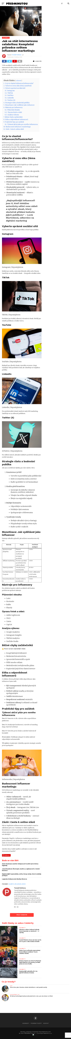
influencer (18, 884)
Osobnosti (25, 1023)
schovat (18, 80)
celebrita (11, 884)
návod (24, 884)
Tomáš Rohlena (16, 54)
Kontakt (46, 1023)
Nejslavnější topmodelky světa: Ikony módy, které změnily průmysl (21, 874)
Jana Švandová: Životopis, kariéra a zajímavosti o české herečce (21, 869)
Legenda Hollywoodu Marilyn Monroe (14, 879)
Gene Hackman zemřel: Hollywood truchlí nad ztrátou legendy (20, 864)
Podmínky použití (36, 1023)
